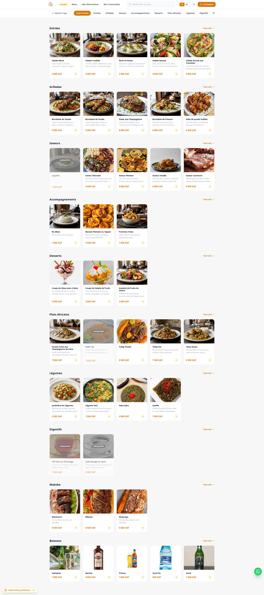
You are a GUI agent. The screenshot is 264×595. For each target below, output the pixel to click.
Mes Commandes (112, 4)
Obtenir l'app (61, 13)
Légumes (190, 13)
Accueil (63, 4)
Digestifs (204, 13)
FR (182, 4)
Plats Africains (174, 13)
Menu (74, 4)
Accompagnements (140, 13)
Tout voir (207, 28)
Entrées (97, 13)
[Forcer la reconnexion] (33, 590)
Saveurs (122, 13)
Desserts (159, 13)
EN (187, 4)
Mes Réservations (90, 4)
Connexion (208, 4)
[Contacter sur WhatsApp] (258, 571)
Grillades (110, 13)
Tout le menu (82, 13)
